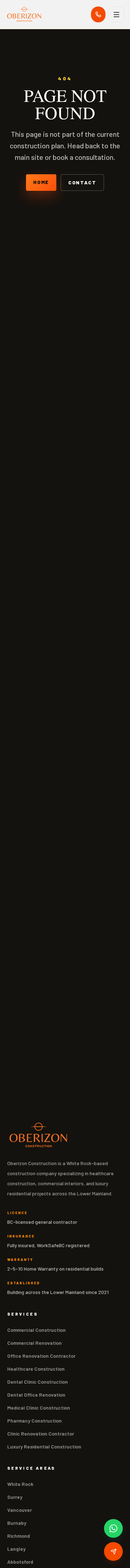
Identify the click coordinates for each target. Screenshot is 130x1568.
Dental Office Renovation (36, 1395)
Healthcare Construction (36, 1369)
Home (41, 182)
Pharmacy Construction (34, 1421)
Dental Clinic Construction (37, 1382)
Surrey (14, 1497)
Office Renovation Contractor (41, 1356)
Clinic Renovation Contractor (40, 1433)
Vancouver (19, 1510)
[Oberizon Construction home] (24, 14)
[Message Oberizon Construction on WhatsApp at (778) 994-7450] (113, 1528)
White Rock (20, 1484)
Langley (16, 1549)
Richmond (18, 1536)
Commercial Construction (36, 1330)
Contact (82, 182)
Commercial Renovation (34, 1343)
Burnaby (16, 1523)
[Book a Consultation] (113, 1551)
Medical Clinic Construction (38, 1408)
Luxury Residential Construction (44, 1446)
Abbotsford (20, 1562)
